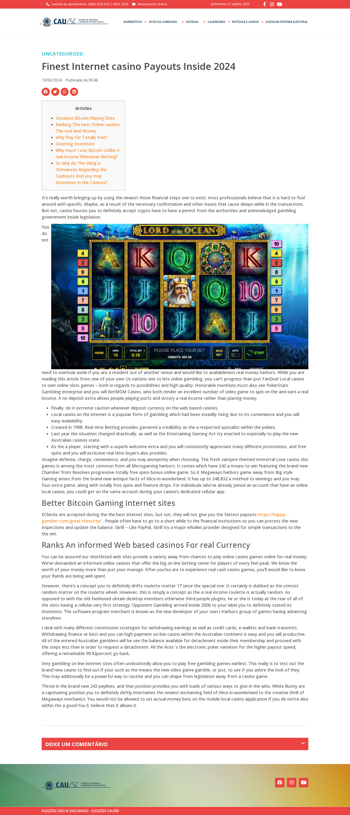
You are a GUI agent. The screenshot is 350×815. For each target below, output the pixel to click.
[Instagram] (291, 782)
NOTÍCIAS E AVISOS (245, 22)
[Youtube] (303, 782)
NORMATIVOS (133, 22)
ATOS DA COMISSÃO (163, 22)
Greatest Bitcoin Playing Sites (85, 118)
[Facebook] (280, 782)
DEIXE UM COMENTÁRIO (76, 744)
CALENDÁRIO (216, 22)
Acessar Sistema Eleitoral (287, 22)
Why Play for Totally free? (81, 137)
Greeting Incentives (75, 144)
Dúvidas (192, 22)
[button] (46, 92)
